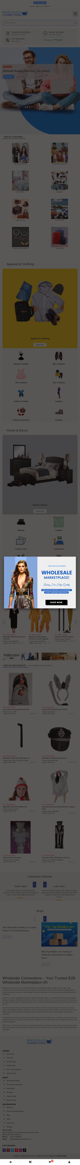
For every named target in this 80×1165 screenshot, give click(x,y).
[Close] (76, 556)
